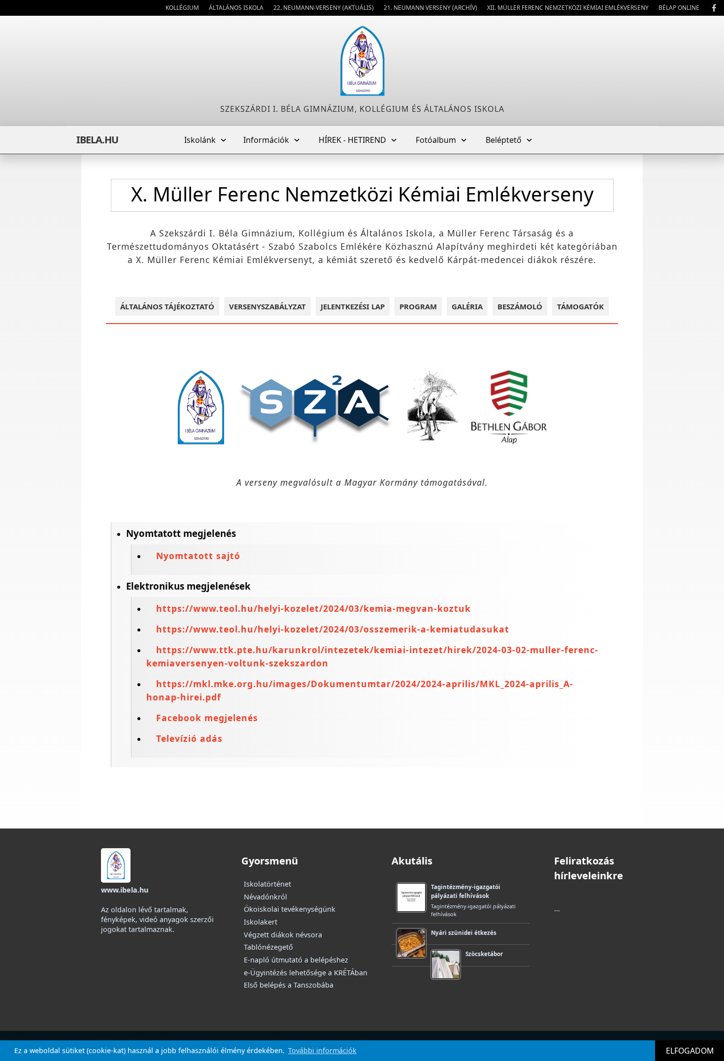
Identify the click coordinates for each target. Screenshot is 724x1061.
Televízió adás (189, 738)
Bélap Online (678, 7)
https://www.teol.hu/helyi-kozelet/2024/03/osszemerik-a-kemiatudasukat (332, 629)
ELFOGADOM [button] (690, 1050)
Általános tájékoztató (167, 306)
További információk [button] (322, 1050)
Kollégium (182, 7)
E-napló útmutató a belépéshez (296, 959)
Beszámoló (519, 306)
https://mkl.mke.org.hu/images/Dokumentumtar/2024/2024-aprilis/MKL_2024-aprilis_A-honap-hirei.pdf (359, 690)
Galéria (467, 306)
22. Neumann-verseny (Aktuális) (323, 7)
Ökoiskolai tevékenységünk (289, 909)
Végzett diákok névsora (283, 934)
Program (418, 306)
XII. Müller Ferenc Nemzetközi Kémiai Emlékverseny (568, 7)
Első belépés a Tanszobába (288, 985)
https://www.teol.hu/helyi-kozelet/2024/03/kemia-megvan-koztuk (313, 608)
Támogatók (580, 306)
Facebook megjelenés (207, 718)
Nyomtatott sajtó (198, 556)
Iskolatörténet (267, 884)
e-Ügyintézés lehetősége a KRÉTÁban (305, 972)
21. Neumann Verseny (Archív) (430, 7)
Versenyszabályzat (267, 306)
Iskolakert (260, 922)
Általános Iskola (236, 7)
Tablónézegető (268, 947)
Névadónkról (265, 896)
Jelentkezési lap (353, 306)
